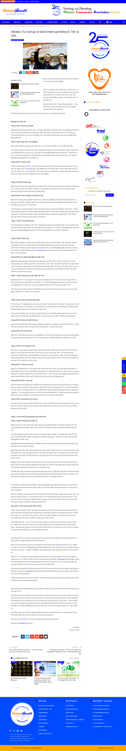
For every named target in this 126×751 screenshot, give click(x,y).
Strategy (20, 39)
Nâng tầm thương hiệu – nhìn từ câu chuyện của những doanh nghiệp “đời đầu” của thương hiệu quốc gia (64, 651)
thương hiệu (56, 248)
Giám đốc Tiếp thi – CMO (45, 709)
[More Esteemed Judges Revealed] (15, 86)
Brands (23, 623)
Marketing (14, 39)
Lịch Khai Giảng (34, 1)
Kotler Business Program (45, 733)
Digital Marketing (43, 712)
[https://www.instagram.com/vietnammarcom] (124, 388)
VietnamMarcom (109, 748)
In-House (64, 22)
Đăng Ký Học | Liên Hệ (23, 1)
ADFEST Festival (97, 716)
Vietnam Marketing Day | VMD (100, 712)
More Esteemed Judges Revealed (29, 84)
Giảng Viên (29, 22)
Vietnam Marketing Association (101, 705)
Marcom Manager (43, 723)
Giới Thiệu (5, 22)
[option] (99, 226)
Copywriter (41, 726)
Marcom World (70, 705)
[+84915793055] (124, 375)
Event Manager (43, 730)
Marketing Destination (71, 726)
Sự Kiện (82, 22)
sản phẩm (28, 571)
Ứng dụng (31, 547)
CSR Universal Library (98, 723)
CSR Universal (69, 723)
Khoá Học (17, 22)
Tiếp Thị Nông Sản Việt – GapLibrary (75, 719)
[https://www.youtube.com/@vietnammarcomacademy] (124, 392)
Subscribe (110, 195)
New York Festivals (98, 719)
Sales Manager (43, 719)
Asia (110, 22)
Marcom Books (70, 712)
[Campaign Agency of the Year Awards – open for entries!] (88, 234)
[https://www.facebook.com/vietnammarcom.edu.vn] (124, 379)
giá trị (30, 169)
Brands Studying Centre (72, 709)
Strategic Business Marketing (46, 705)
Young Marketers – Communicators (102, 726)
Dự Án (73, 22)
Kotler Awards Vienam (72, 716)
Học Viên (39, 22)
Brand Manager (43, 716)
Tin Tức (92, 22)
